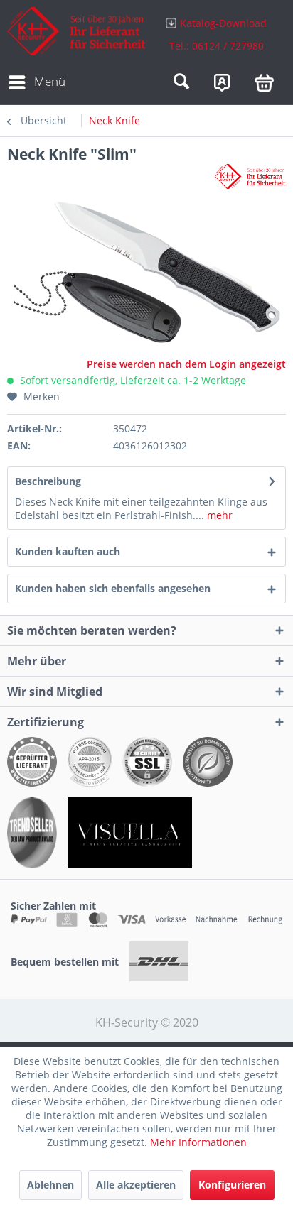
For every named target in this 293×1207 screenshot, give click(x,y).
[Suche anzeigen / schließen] (181, 82)
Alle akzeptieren (136, 1184)
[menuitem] (216, 33)
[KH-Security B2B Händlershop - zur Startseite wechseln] (76, 33)
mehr (218, 515)
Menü (49, 81)
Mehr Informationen (198, 1142)
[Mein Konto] (221, 82)
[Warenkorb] (264, 82)
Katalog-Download (223, 23)
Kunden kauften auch (67, 551)
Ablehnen (50, 1184)
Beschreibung (48, 481)
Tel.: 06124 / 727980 (216, 46)
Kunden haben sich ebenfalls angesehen (113, 588)
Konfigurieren (232, 1184)
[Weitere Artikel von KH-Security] (250, 176)
